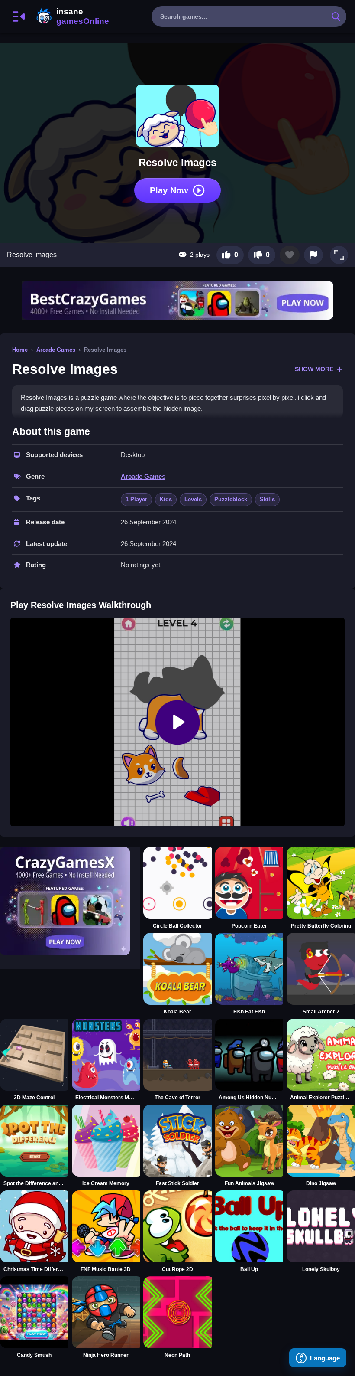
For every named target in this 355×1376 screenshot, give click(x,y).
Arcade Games (55, 349)
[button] (339, 255)
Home (20, 349)
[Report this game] (313, 255)
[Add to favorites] (290, 255)
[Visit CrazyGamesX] (70, 901)
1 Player (136, 499)
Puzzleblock (230, 499)
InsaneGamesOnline (71, 16)
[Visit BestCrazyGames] (177, 300)
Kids (166, 499)
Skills (267, 499)
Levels (193, 499)
